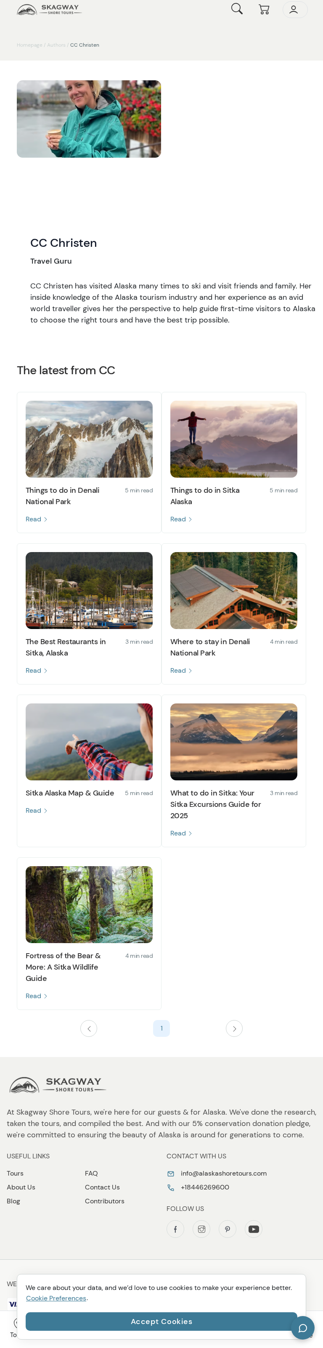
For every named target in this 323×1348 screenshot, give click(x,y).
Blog (13, 1201)
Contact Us (102, 1187)
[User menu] (295, 10)
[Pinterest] (227, 1229)
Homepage (29, 45)
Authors (56, 45)
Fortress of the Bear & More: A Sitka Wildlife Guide (63, 967)
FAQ (91, 1173)
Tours (15, 1173)
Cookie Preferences (56, 1298)
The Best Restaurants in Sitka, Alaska (66, 647)
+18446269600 (204, 1187)
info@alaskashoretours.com (223, 1173)
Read (34, 519)
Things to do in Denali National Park (62, 496)
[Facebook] (175, 1229)
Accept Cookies (162, 1321)
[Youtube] (253, 1229)
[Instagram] (201, 1229)
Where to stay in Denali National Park (210, 647)
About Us (21, 1187)
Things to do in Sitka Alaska (205, 496)
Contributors (104, 1201)
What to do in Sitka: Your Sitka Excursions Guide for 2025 (215, 804)
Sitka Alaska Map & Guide (70, 793)
